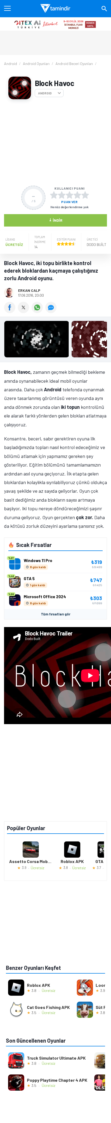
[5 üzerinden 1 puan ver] (54, 195)
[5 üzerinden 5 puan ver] (85, 195)
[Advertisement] (55, 142)
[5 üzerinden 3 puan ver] (69, 195)
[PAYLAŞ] (11, 311)
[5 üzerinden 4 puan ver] (77, 195)
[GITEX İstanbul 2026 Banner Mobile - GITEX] (55, 24)
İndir (56, 219)
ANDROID (45, 93)
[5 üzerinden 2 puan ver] (61, 195)
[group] (55, 340)
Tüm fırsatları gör (55, 614)
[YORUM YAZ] (51, 311)
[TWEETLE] (25, 311)
